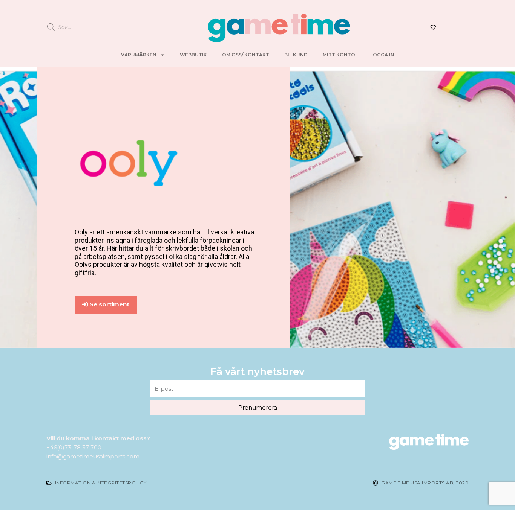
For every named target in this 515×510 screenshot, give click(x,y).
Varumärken (138, 55)
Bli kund (296, 55)
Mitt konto (339, 55)
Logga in (382, 55)
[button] (106, 305)
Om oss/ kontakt (245, 55)
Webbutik (193, 55)
